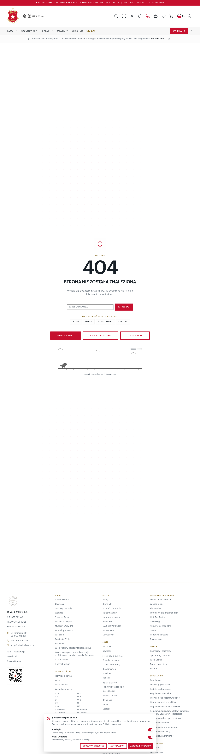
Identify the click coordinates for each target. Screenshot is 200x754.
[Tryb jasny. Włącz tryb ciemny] (131, 16)
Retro (105, 705)
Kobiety (106, 709)
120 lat (90, 31)
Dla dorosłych (109, 669)
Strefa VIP (107, 604)
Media (61, 31)
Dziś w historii (62, 660)
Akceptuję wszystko (140, 746)
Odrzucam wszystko (93, 746)
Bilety (181, 31)
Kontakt (122, 322)
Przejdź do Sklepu (100, 335)
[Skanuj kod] (124, 16)
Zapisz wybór (117, 746)
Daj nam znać (157, 39)
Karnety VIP (107, 635)
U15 (79, 697)
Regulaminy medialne (160, 694)
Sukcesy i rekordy (63, 609)
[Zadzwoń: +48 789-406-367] (147, 16)
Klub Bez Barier (157, 617)
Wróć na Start (65, 335)
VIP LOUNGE (108, 630)
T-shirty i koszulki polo (113, 687)
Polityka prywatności (113, 724)
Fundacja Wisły (62, 639)
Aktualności (105, 322)
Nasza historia (62, 600)
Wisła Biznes (156, 660)
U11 (79, 703)
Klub (10, 31)
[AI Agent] (155, 16)
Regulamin (155, 680)
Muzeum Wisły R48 (64, 626)
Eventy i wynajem (158, 664)
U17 (79, 694)
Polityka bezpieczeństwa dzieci (165, 698)
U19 (57, 694)
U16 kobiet (60, 710)
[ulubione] (163, 16)
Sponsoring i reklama (160, 655)
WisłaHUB (77, 31)
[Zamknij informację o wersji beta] (169, 39)
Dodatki (106, 678)
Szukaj (125, 307)
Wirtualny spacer (64, 630)
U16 (57, 697)
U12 (57, 703)
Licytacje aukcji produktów (163, 702)
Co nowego (155, 622)
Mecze (88, 322)
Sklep (45, 31)
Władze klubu (156, 604)
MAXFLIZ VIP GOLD (111, 626)
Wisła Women (61, 685)
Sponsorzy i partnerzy (160, 651)
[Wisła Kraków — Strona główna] (13, 16)
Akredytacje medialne (160, 626)
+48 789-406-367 (19, 641)
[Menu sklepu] (52, 31)
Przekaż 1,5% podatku (160, 600)
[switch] (150, 729)
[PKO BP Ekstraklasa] (31, 16)
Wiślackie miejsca (63, 622)
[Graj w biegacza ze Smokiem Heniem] (100, 360)
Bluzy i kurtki (108, 691)
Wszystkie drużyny (64, 689)
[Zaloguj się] (189, 16)
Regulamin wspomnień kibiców (165, 707)
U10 (57, 706)
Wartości (59, 613)
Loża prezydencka (111, 617)
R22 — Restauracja (16, 652)
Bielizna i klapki (110, 696)
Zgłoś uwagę (135, 335)
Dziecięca (107, 700)
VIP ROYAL (107, 622)
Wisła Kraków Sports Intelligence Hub (73, 648)
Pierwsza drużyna (63, 676)
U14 (57, 700)
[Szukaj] (116, 16)
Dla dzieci (107, 673)
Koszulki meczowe (111, 660)
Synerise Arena (62, 617)
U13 (79, 700)
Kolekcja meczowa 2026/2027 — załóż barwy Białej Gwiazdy (77, 2)
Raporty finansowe (159, 635)
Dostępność (155, 639)
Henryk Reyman (62, 664)
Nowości (106, 651)
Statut (153, 630)
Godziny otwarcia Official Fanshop (144, 2)
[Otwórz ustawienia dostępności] (139, 16)
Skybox (153, 669)
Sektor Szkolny (109, 613)
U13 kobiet (82, 710)
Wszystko (106, 647)
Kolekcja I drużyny (111, 665)
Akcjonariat (155, 609)
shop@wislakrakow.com (22, 645)
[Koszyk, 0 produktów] (171, 16)
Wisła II (58, 680)
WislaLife (59, 635)
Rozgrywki (27, 31)
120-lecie (59, 644)
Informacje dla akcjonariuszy (164, 613)
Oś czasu (59, 604)
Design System (14, 661)
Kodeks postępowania (160, 689)
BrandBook (13, 657)
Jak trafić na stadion (112, 609)
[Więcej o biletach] (191, 31)
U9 (78, 706)
